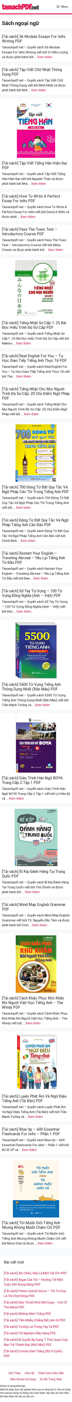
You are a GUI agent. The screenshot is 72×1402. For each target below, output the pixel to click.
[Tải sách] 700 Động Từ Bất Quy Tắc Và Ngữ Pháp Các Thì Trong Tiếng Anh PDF (35, 489)
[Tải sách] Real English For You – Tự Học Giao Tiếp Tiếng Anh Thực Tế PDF (34, 358)
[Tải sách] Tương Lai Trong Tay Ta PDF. (31, 1327)
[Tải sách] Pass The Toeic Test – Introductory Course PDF (29, 231)
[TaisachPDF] (20, 6)
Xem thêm (44, 57)
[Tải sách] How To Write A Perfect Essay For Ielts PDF (31, 198)
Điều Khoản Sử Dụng (23, 1379)
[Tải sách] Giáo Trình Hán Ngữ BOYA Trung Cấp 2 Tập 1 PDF (32, 780)
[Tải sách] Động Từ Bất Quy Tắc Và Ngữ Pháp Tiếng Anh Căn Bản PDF (35, 522)
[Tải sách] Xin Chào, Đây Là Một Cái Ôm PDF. (35, 1273)
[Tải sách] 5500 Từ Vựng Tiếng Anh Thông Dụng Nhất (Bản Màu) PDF (31, 686)
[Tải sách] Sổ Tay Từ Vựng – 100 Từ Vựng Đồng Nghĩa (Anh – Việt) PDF (32, 593)
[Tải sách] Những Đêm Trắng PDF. (27, 1314)
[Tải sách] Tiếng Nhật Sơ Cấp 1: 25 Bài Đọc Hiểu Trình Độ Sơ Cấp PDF (34, 325)
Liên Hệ (29, 1373)
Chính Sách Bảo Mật (51, 1373)
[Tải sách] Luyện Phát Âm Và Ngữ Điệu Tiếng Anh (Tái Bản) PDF (34, 1098)
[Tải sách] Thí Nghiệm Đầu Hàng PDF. (30, 1333)
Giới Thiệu (14, 1373)
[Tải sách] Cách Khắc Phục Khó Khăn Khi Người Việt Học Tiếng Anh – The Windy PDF (33, 1003)
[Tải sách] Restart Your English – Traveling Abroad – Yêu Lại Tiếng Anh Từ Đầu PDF (33, 558)
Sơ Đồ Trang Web (51, 1379)
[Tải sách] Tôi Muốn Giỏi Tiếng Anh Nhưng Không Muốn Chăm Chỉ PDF (31, 1225)
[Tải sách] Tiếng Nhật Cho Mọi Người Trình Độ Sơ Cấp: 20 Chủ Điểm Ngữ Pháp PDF (36, 393)
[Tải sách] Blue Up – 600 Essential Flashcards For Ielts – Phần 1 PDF (31, 1131)
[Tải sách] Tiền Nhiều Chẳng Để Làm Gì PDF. (35, 1320)
